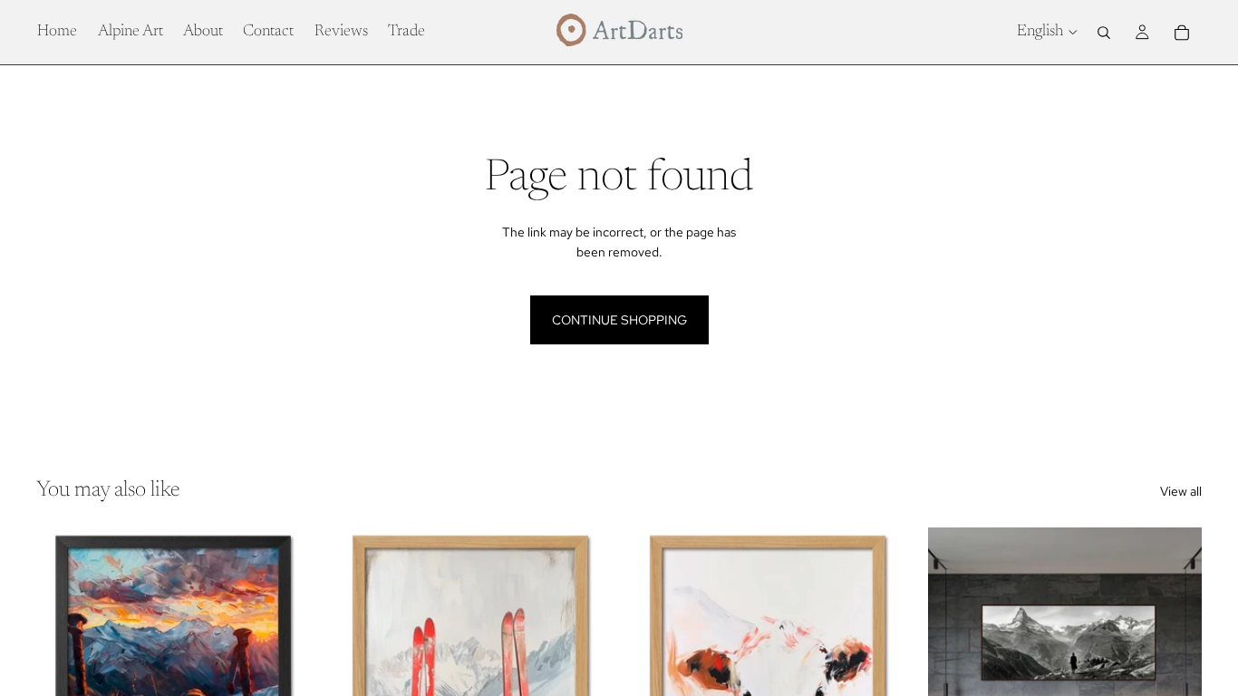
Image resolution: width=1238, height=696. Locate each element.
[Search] (1104, 33)
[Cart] (1182, 33)
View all (1181, 491)
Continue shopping (619, 320)
